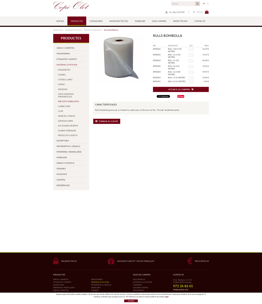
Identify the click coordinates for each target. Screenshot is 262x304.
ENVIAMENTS (138, 290)
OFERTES (61, 180)
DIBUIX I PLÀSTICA (66, 163)
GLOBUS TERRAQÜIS (67, 131)
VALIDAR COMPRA (140, 287)
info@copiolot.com (180, 290)
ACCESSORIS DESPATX (68, 126)
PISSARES (61, 169)
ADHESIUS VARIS (65, 121)
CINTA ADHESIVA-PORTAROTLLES (66, 95)
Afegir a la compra (179, 89)
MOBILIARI (62, 157)
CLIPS (60, 111)
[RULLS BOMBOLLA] (120, 58)
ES (208, 3)
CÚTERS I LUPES (65, 80)
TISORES (62, 75)
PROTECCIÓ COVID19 (68, 135)
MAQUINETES (64, 70)
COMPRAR (137, 285)
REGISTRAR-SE (139, 279)
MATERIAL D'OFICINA (73, 30)
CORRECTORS (64, 106)
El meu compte (176, 12)
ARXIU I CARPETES (65, 48)
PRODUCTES (58, 30)
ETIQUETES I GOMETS (67, 59)
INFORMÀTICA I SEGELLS (68, 146)
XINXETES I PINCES (66, 116)
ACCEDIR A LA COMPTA (142, 282)
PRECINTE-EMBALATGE (93, 30)
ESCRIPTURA (63, 141)
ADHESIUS (62, 89)
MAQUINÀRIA (63, 53)
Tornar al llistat (108, 121)
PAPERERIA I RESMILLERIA (69, 152)
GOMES (61, 84)
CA (204, 3)
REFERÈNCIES (63, 185)
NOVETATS (62, 174)
